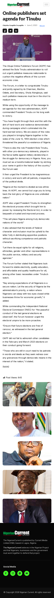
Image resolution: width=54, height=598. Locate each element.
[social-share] (5, 31)
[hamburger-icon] (46, 4)
